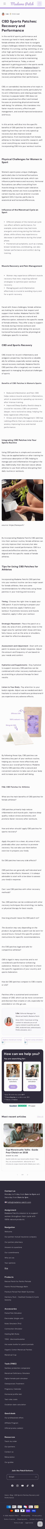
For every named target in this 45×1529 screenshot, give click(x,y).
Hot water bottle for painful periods (19, 1344)
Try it (32, 1087)
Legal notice (29, 1523)
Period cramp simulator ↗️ (33, 1041)
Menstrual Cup (10, 1355)
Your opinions (10, 1263)
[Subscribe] (35, 1477)
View (13, 1087)
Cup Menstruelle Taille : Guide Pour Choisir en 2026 (22, 1151)
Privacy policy (37, 1515)
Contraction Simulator (13, 1329)
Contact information (36, 1519)
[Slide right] (27, 1174)
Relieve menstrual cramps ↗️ (12, 1041)
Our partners (10, 1447)
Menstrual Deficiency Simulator (17, 1373)
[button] (4, 3)
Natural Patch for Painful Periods (18, 1281)
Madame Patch (13, 1515)
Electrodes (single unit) (14, 1318)
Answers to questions (13, 1247)
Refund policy (25, 1515)
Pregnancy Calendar (13, 1389)
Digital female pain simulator (16, 1378)
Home (7, 1495)
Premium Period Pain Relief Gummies (19, 1292)
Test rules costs (11, 1399)
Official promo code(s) (14, 1428)
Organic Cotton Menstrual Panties (18, 1350)
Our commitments (12, 1252)
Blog (6, 1268)
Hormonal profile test (13, 1394)
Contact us (9, 1452)
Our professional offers (14, 1418)
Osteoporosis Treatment (14, 1384)
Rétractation (10, 1457)
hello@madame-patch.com (19, 1202)
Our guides (9, 1462)
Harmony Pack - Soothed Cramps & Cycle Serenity (22, 1298)
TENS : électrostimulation (15, 1339)
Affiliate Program (11, 1423)
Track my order (11, 1441)
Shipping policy (22, 1519)
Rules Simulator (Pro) (13, 1324)
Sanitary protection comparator (17, 1368)
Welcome (8, 1232)
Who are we (9, 1258)
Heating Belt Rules (12, 1334)
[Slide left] (17, 1174)
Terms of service (9, 1519)
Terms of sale (18, 1523)
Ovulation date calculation (15, 1405)
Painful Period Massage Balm (16, 1287)
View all (40, 1116)
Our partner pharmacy (14, 1242)
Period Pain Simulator (13, 1313)
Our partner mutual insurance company (21, 1237)
